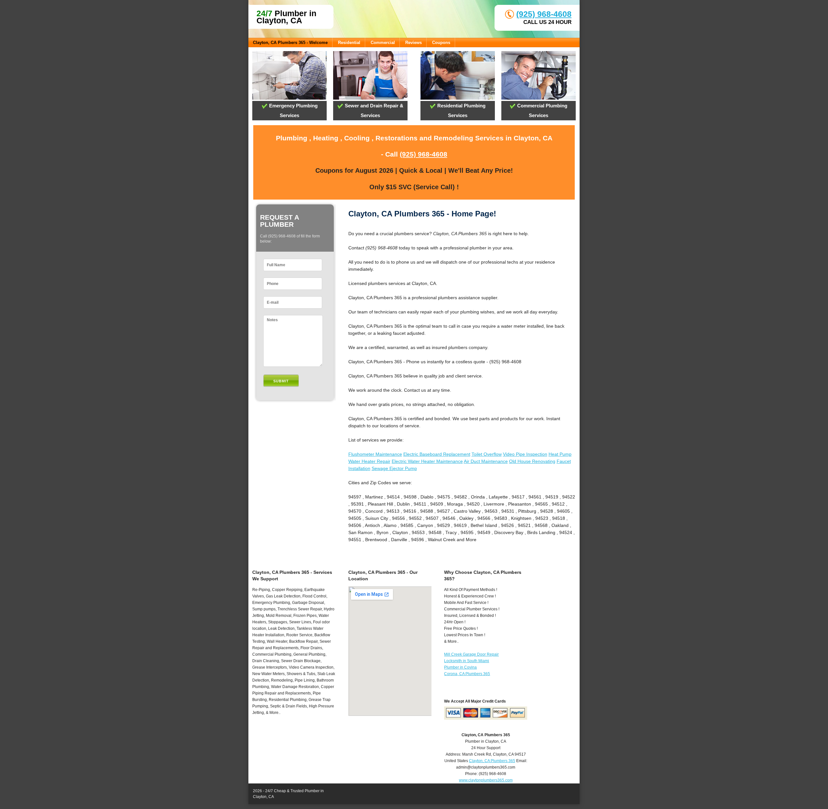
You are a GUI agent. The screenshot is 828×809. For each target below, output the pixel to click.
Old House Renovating (532, 461)
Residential (349, 42)
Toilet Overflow (487, 454)
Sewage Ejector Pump (394, 468)
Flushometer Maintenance (375, 454)
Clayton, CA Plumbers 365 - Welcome (290, 42)
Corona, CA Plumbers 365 (467, 674)
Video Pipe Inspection (525, 454)
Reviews (413, 42)
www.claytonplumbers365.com (486, 780)
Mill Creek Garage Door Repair (471, 654)
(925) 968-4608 (544, 13)
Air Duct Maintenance (486, 461)
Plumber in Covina (460, 667)
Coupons (441, 42)
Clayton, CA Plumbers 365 (492, 761)
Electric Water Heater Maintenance (427, 461)
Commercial (383, 42)
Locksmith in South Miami (466, 661)
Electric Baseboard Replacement (436, 454)
